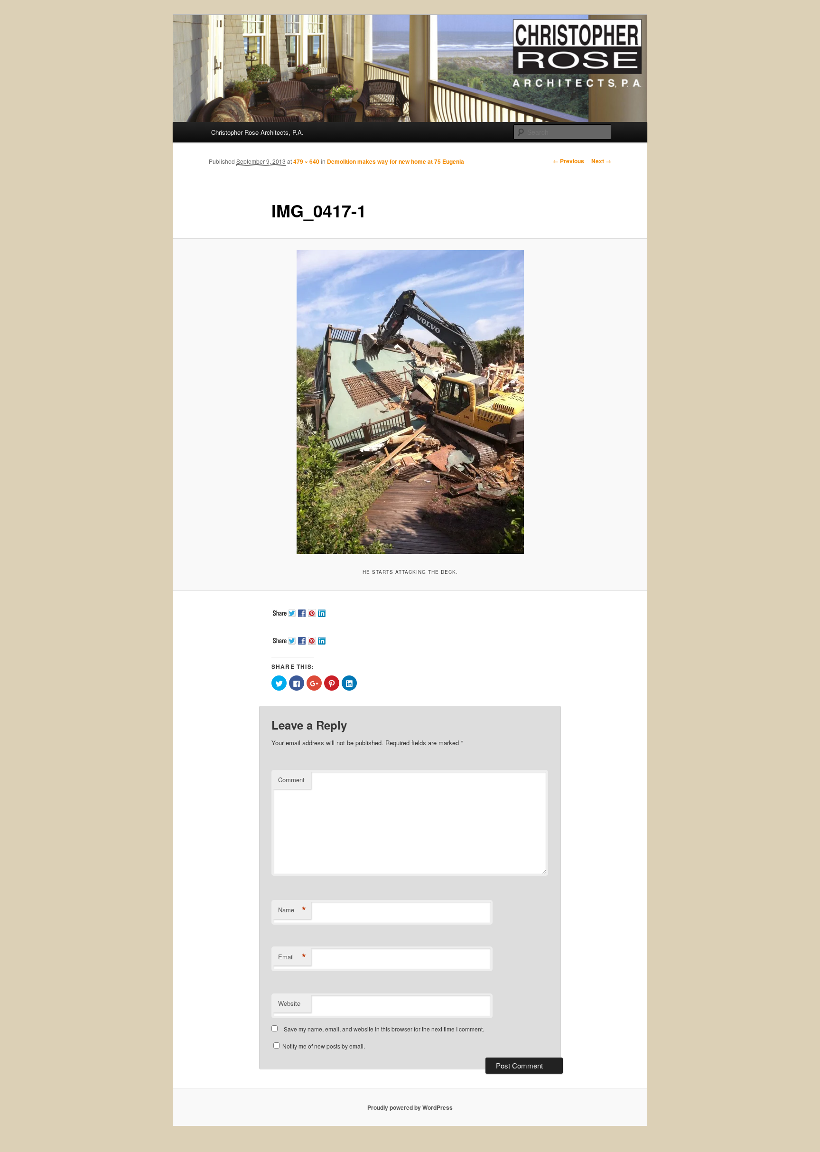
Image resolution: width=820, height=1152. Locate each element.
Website (289, 1003)
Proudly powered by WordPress (410, 1107)
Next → (601, 161)
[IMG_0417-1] (410, 402)
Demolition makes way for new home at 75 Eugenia (395, 161)
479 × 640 (306, 161)
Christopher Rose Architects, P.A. (257, 132)
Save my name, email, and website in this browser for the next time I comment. (384, 1029)
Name (292, 910)
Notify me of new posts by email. (323, 1046)
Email (292, 957)
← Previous (568, 161)
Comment (291, 779)
